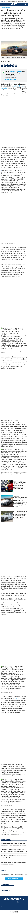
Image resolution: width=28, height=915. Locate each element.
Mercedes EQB (19, 874)
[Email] (16, 65)
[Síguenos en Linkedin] (15, 902)
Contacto (8, 906)
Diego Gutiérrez (6, 61)
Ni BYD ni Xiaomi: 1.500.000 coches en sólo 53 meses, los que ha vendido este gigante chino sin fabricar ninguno (19, 484)
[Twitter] (5, 65)
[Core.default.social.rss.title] (18, 902)
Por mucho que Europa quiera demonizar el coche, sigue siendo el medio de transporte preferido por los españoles (20, 515)
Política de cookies (18, 907)
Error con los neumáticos (11, 1)
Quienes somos (2, 907)
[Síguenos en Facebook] (10, 902)
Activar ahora (10, 79)
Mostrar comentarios (14, 878)
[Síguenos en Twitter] (12, 902)
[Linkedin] (7, 65)
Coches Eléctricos (6, 7)
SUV (12, 874)
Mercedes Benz (5, 874)
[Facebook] (2, 65)
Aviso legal (13, 907)
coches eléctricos (18, 86)
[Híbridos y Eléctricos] (14, 899)
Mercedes (4, 88)
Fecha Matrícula (25, 907)
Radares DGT (21, 1)
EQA (17, 699)
